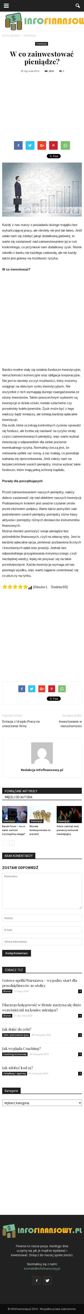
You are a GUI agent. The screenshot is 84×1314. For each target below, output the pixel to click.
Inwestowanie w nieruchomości (70, 724)
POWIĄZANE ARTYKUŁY (21, 791)
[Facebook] (36, 1280)
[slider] (15, 586)
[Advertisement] (42, 107)
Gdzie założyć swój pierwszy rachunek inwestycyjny (68, 830)
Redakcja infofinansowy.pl (42, 770)
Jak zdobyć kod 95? (17, 1067)
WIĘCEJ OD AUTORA (18, 797)
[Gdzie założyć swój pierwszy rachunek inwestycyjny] (69, 814)
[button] (78, 6)
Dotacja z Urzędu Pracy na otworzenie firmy (21, 724)
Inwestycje (41, 43)
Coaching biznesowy (14, 1054)
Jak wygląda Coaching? (21, 1048)
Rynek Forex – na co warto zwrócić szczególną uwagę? (13, 830)
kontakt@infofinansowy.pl (42, 1268)
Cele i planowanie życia (16, 1034)
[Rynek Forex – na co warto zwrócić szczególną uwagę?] (14, 814)
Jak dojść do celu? (16, 1029)
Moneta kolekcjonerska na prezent (40, 830)
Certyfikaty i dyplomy (14, 1073)
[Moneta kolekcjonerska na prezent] (42, 814)
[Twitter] (47, 1280)
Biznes (7, 991)
